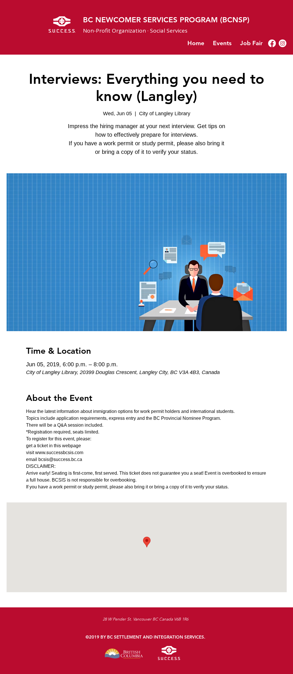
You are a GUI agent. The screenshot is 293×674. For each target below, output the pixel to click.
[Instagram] (282, 43)
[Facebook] (272, 43)
